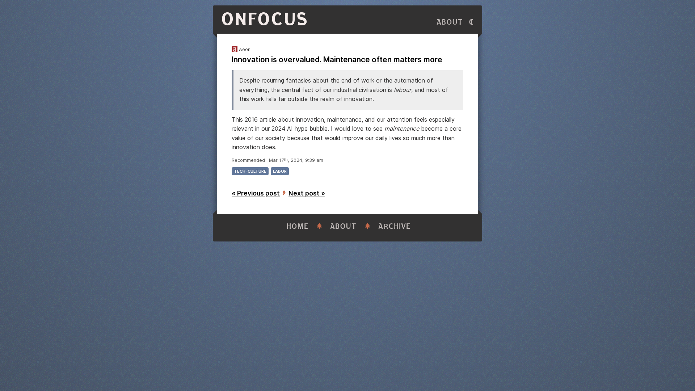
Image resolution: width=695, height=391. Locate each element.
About (450, 22)
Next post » (306, 193)
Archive (394, 226)
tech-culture (250, 171)
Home (297, 226)
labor (280, 171)
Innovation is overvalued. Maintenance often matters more (337, 59)
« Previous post (256, 193)
